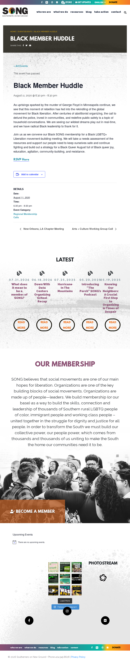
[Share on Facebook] (23, 45)
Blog (89, 11)
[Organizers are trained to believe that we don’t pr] (77, 567)
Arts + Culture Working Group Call (93, 229)
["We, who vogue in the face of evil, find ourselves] (53, 590)
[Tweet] (26, 45)
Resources (76, 11)
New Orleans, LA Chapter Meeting (43, 229)
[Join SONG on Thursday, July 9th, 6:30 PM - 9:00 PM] (77, 590)
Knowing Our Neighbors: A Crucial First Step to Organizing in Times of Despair (111, 298)
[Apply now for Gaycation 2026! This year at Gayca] (53, 567)
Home (13, 31)
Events (21, 31)
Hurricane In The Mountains (65, 288)
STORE (68, 2)
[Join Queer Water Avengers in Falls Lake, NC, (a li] (65, 579)
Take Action (101, 11)
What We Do (60, 11)
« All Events (20, 66)
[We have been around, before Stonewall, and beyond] (77, 579)
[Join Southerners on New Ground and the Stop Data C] (53, 579)
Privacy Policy (78, 657)
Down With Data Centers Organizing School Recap (42, 293)
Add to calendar (30, 174)
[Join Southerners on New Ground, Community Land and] (65, 567)
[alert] (29, 542)
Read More (21, 325)
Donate (113, 2)
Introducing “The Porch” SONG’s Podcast (90, 289)
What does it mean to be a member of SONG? (19, 291)
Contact (116, 11)
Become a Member (35, 511)
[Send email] (30, 45)
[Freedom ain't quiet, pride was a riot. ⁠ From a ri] (65, 590)
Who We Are (43, 11)
